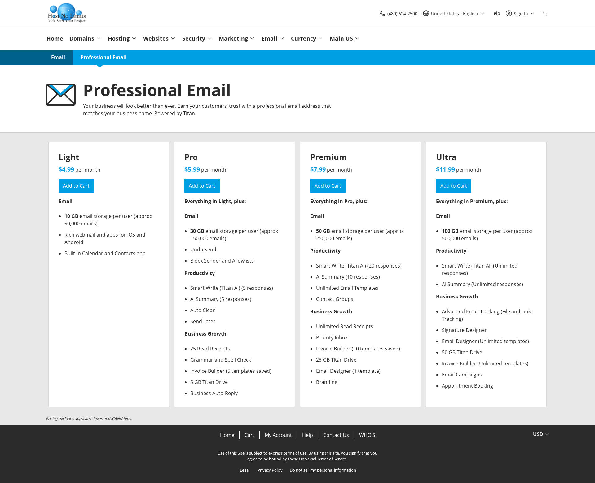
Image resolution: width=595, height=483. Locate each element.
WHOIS (367, 435)
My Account (278, 435)
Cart (249, 435)
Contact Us (336, 435)
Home (227, 435)
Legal (244, 470)
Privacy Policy (270, 470)
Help (307, 435)
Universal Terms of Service (323, 459)
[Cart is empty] (545, 13)
